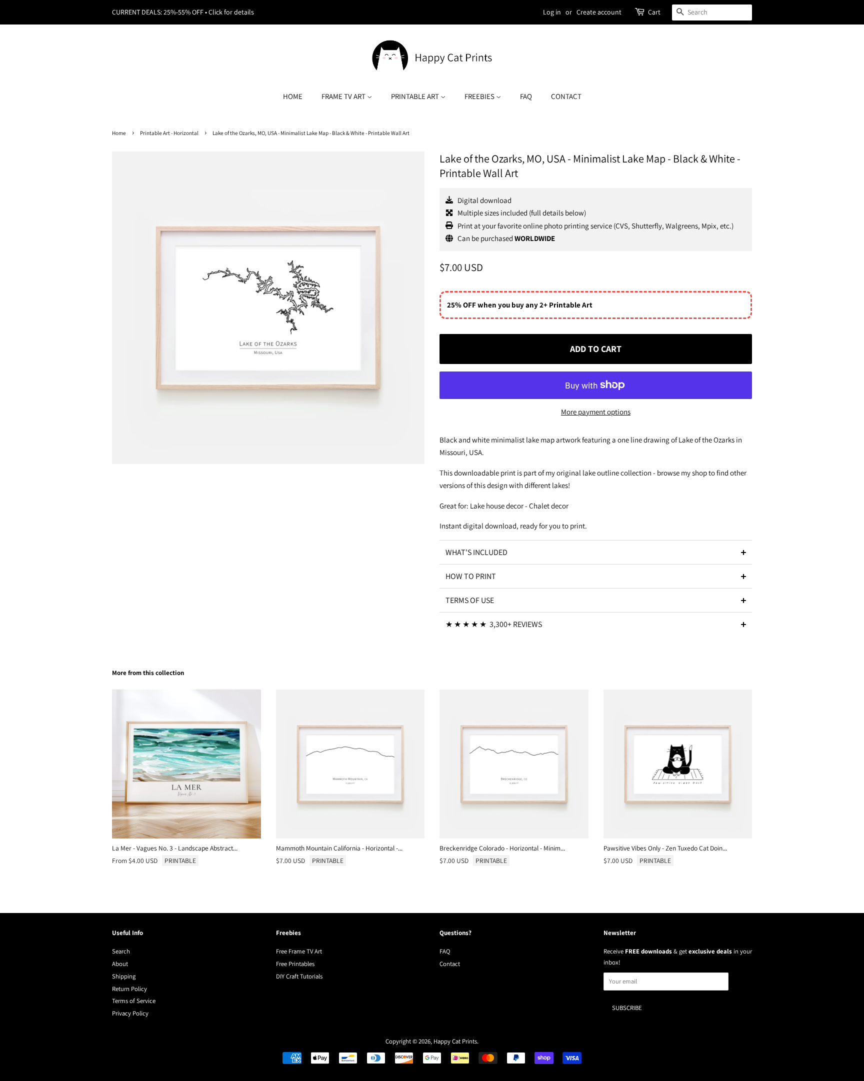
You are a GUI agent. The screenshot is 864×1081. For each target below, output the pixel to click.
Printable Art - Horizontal (169, 133)
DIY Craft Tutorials (299, 976)
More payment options (595, 411)
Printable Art (415, 96)
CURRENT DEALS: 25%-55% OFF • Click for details (183, 12)
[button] (596, 552)
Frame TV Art (344, 96)
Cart (654, 12)
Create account (599, 12)
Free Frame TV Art (299, 951)
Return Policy (129, 988)
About (120, 964)
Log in (552, 12)
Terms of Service (134, 1000)
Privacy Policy (130, 1013)
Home (292, 96)
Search (121, 951)
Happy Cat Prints (455, 1041)
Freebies (480, 96)
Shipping (124, 976)
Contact (566, 96)
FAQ (526, 96)
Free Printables (295, 964)
